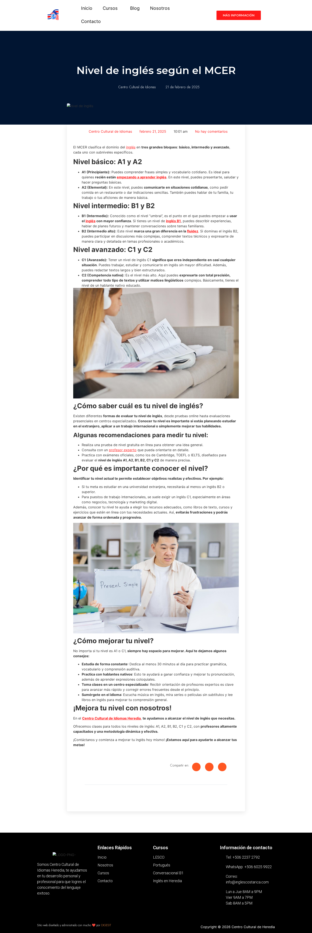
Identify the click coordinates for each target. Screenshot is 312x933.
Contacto (91, 21)
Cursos (110, 8)
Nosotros (160, 8)
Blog (135, 8)
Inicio (86, 8)
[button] (111, 8)
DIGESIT (106, 925)
